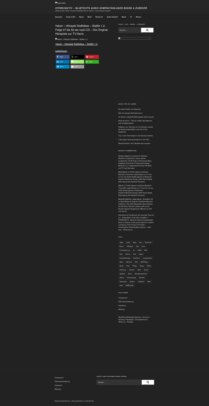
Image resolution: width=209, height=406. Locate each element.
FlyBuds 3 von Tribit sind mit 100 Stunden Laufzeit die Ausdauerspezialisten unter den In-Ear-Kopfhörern (135, 129)
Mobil (90, 17)
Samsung (123, 270)
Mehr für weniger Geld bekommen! (130, 113)
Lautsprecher (147, 258)
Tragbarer (141, 281)
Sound (146, 270)
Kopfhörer (136, 258)
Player (81, 17)
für (134, 250)
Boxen (122, 246)
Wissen (138, 17)
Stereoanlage (131, 277)
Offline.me (121, 322)
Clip (137, 246)
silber (139, 270)
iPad (121, 254)
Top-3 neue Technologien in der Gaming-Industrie (135, 136)
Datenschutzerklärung (125, 301)
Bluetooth (99, 17)
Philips (134, 266)
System (132, 281)
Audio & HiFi (70, 17)
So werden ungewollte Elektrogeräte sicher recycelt (136, 117)
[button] (62, 57)
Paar (128, 266)
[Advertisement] (128, 84)
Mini (136, 262)
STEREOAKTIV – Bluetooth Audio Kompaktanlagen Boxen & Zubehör (101, 8)
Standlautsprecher (141, 274)
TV (131, 17)
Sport (130, 274)
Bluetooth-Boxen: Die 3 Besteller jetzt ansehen (134, 143)
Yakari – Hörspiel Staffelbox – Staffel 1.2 (76, 44)
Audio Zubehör (112, 17)
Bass (134, 242)
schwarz (132, 270)
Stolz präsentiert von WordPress (83, 401)
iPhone (127, 254)
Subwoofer (123, 281)
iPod (134, 254)
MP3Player (144, 262)
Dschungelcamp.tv (141, 319)
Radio (149, 266)
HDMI (140, 250)
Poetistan (130, 322)
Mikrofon (129, 262)
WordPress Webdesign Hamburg (129, 317)
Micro (121, 262)
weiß (121, 285)
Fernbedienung (125, 250)
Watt (148, 281)
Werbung (121, 309)
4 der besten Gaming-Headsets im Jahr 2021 (133, 139)
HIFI (145, 250)
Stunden (142, 277)
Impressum (122, 305)
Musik (124, 17)
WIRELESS (129, 285)
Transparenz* (123, 298)
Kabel (141, 254)
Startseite (58, 17)
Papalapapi (129, 319)
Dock (143, 246)
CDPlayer (130, 246)
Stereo (122, 277)
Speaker (122, 274)
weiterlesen (61, 51)
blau (140, 242)
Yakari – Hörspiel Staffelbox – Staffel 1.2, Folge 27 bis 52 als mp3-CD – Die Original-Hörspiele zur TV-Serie (82, 30)
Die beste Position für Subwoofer (129, 109)
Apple (121, 242)
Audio (128, 242)
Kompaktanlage (125, 258)
